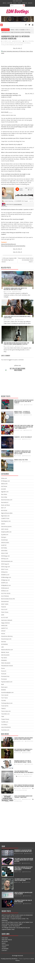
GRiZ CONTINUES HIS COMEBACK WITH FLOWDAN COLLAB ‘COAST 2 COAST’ (23, 750)
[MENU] (1, 25)
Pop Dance (4, 657)
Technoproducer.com (6, 703)
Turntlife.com (4, 722)
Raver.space (4, 687)
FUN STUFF (4, 609)
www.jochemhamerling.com (8, 244)
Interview (3, 641)
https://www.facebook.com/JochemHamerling (13, 246)
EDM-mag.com (5, 564)
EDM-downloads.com (7, 561)
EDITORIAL (4, 548)
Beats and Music (5, 505)
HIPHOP (3, 631)
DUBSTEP (3, 545)
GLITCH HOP (4, 617)
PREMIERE (4, 660)
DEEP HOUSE (4, 529)
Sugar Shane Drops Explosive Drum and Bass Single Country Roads (17, 317)
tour (30, 776)
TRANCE (3, 708)
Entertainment (5, 601)
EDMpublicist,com (6, 585)
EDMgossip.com (5, 580)
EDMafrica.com (5, 574)
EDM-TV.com (4, 569)
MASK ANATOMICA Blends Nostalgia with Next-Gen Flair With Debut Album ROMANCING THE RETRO (16, 343)
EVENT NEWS (4, 604)
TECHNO (3, 700)
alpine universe (24, 776)
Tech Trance (4, 698)
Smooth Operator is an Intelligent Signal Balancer (23, 893)
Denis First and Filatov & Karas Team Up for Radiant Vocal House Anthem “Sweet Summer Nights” (23, 427)
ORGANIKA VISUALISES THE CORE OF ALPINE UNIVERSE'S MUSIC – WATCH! (22, 761)
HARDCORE (4, 625)
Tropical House (5, 719)
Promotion (4, 679)
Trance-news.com (6, 711)
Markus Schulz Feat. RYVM (21, 460)
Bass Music (4, 494)
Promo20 (3, 673)
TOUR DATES (4, 706)
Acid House (4, 486)
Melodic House (5, 652)
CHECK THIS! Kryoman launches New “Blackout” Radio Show (7, 798)
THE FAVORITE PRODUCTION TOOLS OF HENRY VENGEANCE (23, 900)
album (19, 776)
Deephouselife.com (6, 532)
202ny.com (4, 478)
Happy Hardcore (5, 623)
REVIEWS (3, 690)
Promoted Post (5, 676)
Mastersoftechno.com (7, 649)
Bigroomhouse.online (6, 513)
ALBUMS (3, 489)
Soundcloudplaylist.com (7, 692)
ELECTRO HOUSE (5, 593)
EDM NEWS (4, 550)
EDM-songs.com (5, 566)
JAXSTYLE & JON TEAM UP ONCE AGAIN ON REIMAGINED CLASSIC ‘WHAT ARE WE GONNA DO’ (23, 401)
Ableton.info (4, 483)
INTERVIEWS (4, 644)
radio (20, 801)
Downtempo (4, 540)
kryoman (16, 801)
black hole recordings (7, 43)
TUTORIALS (4, 724)
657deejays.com (5, 481)
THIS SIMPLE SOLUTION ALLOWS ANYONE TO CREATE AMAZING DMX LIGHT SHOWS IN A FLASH (23, 860)
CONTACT (4, 950)
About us (4, 3)
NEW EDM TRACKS (7, 939)
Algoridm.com (4, 491)
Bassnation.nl (4, 502)
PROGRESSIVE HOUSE (7, 665)
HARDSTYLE (4, 628)
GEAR (2, 615)
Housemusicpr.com (6, 639)
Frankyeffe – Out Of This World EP (23, 437)
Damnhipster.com (6, 521)
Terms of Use (24, 3)
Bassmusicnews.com (6, 499)
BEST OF (3, 508)
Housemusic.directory (7, 636)
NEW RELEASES (5, 655)
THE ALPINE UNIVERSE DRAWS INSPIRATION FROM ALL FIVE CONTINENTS (23, 771)
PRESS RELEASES (5, 663)
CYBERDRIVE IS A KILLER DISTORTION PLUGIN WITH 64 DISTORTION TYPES (23, 850)
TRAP (2, 716)
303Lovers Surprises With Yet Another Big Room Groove (9, 259)
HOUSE (3, 633)
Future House (4, 612)
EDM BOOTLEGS (17, 41)
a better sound (18, 790)
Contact (15, 3)
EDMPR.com (4, 582)
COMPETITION (5, 518)
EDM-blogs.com (5, 556)
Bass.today (4, 497)
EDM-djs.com (4, 558)
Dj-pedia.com (4, 534)
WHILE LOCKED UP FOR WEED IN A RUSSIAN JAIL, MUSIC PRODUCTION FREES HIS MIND (24, 785)
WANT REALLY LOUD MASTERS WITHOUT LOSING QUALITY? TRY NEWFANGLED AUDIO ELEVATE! (23, 868)
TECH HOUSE (4, 695)
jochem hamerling (9, 44)
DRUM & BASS (5, 542)
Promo (3, 668)
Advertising (9, 3)
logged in (10, 359)
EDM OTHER (4, 553)
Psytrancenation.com (6, 682)
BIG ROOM (4, 510)
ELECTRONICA (5, 596)
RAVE (2, 684)
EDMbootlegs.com (6, 577)
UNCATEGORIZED (6, 727)
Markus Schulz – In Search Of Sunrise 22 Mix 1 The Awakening (22, 412)
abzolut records (29, 41)
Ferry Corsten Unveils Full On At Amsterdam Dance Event (25, 259)
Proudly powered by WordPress (9, 958)
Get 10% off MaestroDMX (17, 368)
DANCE (3, 524)
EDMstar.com (4, 590)
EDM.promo (4, 572)
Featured (3, 607)
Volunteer (30, 3)
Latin (2, 647)
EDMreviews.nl (5, 588)
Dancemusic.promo (6, 526)
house (2, 44)
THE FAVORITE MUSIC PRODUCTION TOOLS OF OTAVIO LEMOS (22, 879)
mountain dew (18, 44)
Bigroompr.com (5, 516)
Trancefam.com (5, 714)
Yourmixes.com (5, 730)
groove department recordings (22, 43)
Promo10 (3, 671)
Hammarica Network (6, 620)
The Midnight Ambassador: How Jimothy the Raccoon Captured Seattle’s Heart (15, 288)
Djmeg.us (3, 537)
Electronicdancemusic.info (8, 599)
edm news (24, 790)
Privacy (19, 3)
